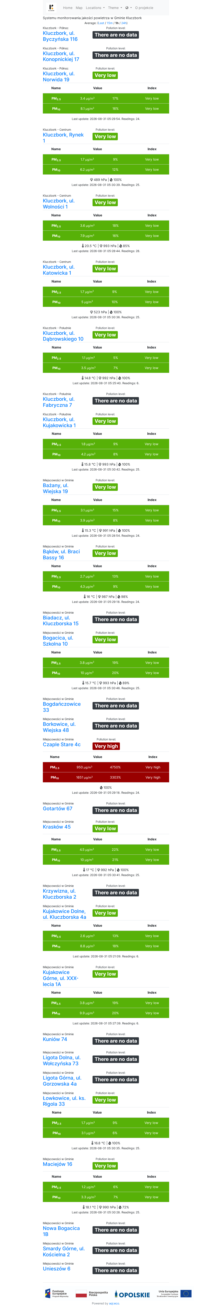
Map (79, 8)
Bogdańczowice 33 (62, 707)
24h (123, 23)
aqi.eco (114, 1303)
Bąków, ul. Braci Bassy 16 (61, 554)
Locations (94, 8)
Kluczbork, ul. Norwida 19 (59, 77)
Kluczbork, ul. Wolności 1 (59, 204)
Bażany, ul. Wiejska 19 (56, 488)
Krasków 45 (57, 827)
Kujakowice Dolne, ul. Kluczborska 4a (64, 914)
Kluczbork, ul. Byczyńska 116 (60, 36)
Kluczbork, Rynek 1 (63, 138)
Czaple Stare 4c (62, 744)
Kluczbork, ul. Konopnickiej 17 (61, 56)
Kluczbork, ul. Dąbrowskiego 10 (63, 336)
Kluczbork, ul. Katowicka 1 (59, 270)
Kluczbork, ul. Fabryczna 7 (59, 402)
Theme (114, 8)
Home (67, 8)
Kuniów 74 (55, 1039)
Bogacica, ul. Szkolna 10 (58, 641)
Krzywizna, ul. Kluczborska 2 (59, 894)
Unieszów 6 (56, 1269)
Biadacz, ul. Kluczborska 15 (61, 621)
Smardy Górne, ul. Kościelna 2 (64, 1252)
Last (101, 23)
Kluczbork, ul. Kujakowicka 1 (59, 422)
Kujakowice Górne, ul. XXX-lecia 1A (60, 978)
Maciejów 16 (57, 1164)
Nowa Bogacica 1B (61, 1231)
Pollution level (115, 28)
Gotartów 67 (57, 809)
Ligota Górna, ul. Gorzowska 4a (62, 1081)
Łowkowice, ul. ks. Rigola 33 (64, 1101)
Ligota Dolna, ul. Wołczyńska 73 (62, 1060)
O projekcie (144, 8)
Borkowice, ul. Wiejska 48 (59, 727)
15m (110, 23)
